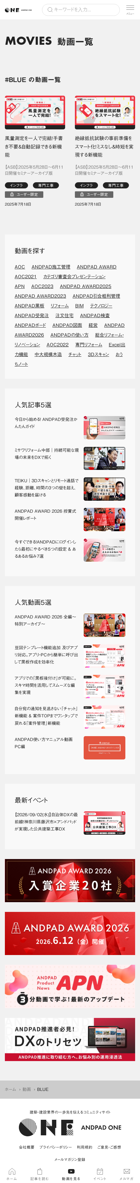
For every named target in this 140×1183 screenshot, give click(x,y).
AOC (20, 267)
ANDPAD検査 (95, 315)
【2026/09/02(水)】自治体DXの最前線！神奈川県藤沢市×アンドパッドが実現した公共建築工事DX (46, 822)
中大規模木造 (48, 354)
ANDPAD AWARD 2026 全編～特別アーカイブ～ (45, 620)
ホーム (10, 1089)
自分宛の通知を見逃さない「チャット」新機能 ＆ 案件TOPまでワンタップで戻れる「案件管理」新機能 (46, 716)
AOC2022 (58, 344)
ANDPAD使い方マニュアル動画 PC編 (46, 743)
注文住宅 (64, 315)
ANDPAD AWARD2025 (85, 286)
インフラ (16, 185)
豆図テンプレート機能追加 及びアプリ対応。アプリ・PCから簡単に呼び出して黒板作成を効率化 (46, 655)
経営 (93, 325)
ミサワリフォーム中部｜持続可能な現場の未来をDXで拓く (47, 454)
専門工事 (46, 185)
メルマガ (126, 1178)
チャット (74, 354)
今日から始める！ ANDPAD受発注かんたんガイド (46, 423)
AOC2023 (42, 286)
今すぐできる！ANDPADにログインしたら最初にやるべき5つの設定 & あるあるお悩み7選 (45, 549)
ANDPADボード (30, 325)
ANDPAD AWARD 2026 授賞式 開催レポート (47, 514)
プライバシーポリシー (55, 1147)
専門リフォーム (88, 344)
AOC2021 (26, 276)
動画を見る (71, 1178)
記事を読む (39, 1178)
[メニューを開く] (130, 9)
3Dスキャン (98, 354)
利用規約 (84, 1147)
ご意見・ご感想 (109, 1147)
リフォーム (60, 306)
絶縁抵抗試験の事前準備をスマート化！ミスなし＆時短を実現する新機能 (104, 146)
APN (20, 286)
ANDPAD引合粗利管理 (96, 296)
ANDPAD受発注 (32, 315)
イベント (99, 1178)
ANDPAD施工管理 (51, 267)
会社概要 (27, 1147)
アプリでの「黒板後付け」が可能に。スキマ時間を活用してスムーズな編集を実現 (46, 685)
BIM (79, 306)
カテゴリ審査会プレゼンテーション (74, 276)
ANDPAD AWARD (97, 267)
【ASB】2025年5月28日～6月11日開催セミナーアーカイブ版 (34, 170)
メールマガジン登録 (70, 1159)
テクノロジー (101, 306)
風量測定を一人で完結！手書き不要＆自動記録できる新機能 (34, 146)
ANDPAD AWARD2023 (40, 296)
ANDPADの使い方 (69, 335)
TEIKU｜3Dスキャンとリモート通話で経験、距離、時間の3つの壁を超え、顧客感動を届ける (46, 488)
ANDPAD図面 (67, 325)
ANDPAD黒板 (29, 306)
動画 (26, 1089)
